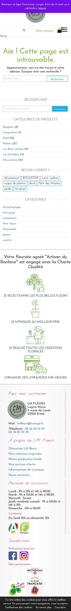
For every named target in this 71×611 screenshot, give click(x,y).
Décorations (10, 160)
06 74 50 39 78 (19, 432)
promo (6, 234)
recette (7, 240)
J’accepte (60, 607)
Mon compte (45, 30)
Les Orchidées (11, 154)
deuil (32, 183)
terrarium (20, 189)
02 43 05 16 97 (34, 428)
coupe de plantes (15, 183)
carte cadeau (50, 178)
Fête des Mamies (49, 183)
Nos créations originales (25, 453)
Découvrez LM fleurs (23, 448)
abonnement (11, 178)
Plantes (7, 143)
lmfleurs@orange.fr (30, 423)
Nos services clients (22, 464)
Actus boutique (12, 207)
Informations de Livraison (26, 469)
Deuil (6, 138)
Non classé (9, 223)
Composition (10, 132)
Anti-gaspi (9, 212)
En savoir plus (44, 607)
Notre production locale (25, 459)
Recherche (60, 109)
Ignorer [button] (42, 8)
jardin (7, 189)
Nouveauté (9, 229)
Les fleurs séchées (13, 149)
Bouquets (8, 127)
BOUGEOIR (30, 178)
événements (9, 218)
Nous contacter (19, 475)
